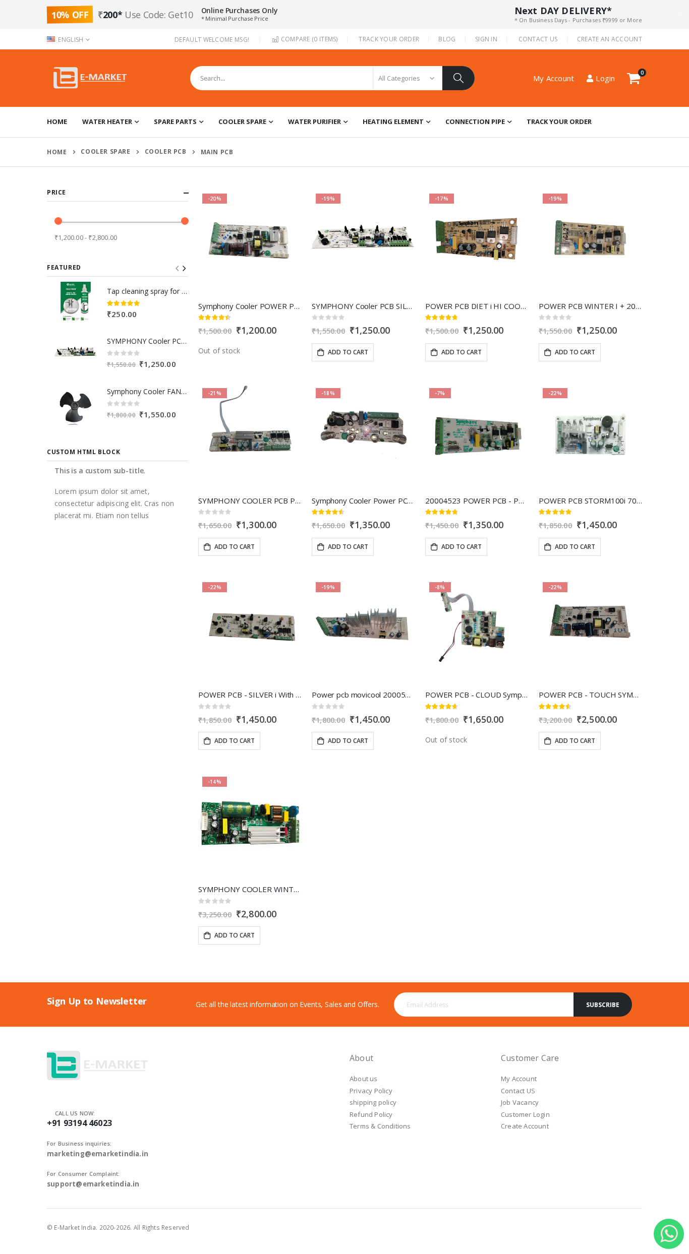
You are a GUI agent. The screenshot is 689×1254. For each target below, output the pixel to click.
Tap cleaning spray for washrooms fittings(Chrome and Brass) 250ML (147, 291)
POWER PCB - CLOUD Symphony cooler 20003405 (477, 694)
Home (57, 152)
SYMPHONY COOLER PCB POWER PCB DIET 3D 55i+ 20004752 (250, 500)
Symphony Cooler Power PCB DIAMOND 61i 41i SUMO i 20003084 (363, 500)
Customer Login (525, 1114)
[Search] (458, 78)
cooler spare (105, 152)
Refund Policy (371, 1114)
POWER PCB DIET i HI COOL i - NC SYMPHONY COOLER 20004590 (477, 306)
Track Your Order (389, 39)
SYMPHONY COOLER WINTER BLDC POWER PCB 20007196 (250, 889)
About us (364, 1078)
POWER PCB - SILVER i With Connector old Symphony (250, 694)
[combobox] (332, 78)
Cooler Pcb (166, 152)
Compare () (308, 39)
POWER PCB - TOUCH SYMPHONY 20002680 (590, 694)
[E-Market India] (90, 78)
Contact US (518, 1090)
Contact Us (538, 39)
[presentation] (183, 269)
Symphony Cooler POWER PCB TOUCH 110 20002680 (250, 306)
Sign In (486, 39)
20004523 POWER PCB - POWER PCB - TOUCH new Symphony (477, 500)
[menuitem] (559, 122)
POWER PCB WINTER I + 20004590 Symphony (590, 306)
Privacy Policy (371, 1090)
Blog (446, 39)
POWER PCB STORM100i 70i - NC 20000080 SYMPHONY (590, 500)
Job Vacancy (520, 1102)
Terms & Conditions (380, 1126)
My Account (519, 1078)
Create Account (525, 1126)
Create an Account (609, 39)
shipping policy (373, 1102)
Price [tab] (56, 192)
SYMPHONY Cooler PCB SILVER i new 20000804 (363, 306)
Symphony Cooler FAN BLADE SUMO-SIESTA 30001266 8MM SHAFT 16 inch (147, 391)
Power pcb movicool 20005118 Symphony (363, 694)
